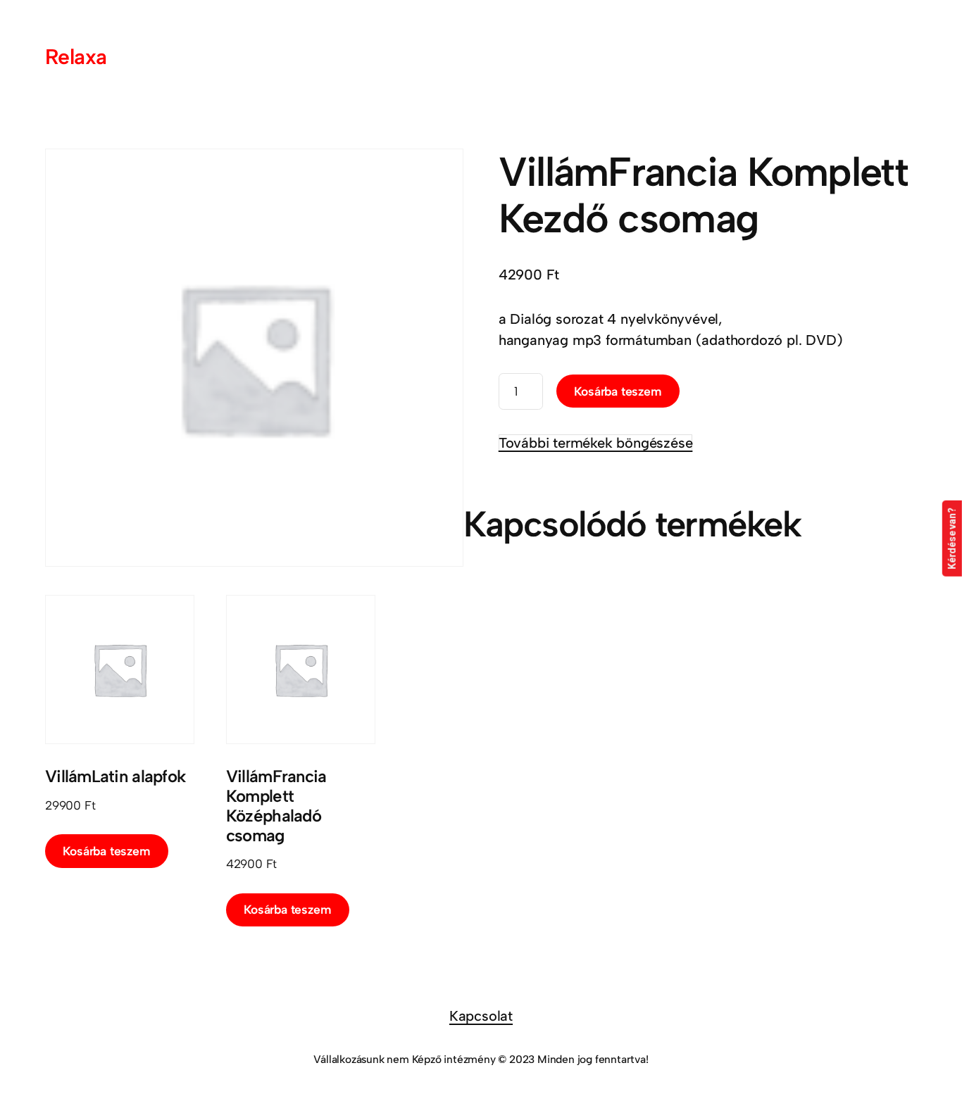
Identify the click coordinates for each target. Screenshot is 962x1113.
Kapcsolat (481, 1015)
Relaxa (75, 57)
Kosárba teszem (617, 391)
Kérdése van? (952, 539)
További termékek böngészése (596, 442)
